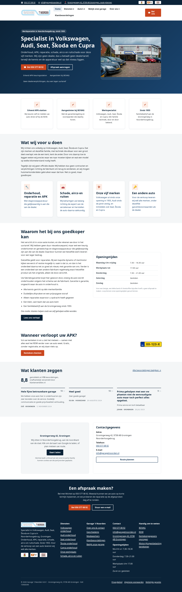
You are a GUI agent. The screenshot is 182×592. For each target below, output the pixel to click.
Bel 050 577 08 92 (33, 67)
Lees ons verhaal (32, 317)
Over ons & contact (96, 527)
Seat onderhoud (68, 539)
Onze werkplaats (68, 551)
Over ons (115, 9)
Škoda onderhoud (68, 543)
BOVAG (142, 527)
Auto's (81, 9)
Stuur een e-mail (103, 507)
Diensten (69, 9)
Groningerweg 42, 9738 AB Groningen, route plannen (88, 2)
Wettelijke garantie (153, 582)
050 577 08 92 (28, 2)
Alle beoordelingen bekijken (147, 370)
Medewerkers (93, 536)
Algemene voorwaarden (134, 582)
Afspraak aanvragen (60, 67)
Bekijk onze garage (97, 9)
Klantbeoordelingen (64, 15)
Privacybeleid (117, 582)
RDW (141, 532)
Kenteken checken (32, 353)
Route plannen (127, 459)
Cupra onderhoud (68, 547)
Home (58, 9)
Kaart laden (55, 452)
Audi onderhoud (68, 535)
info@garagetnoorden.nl (49, 2)
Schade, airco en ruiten (71, 556)
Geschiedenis (93, 532)
